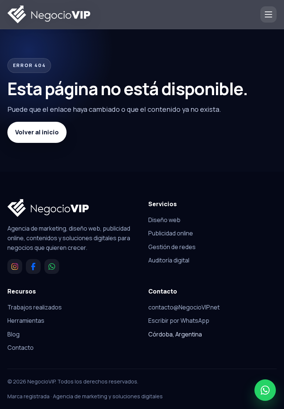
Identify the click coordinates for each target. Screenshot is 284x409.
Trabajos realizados (34, 307)
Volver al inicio (37, 132)
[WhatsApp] (51, 266)
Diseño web (164, 220)
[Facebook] (33, 266)
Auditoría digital (168, 260)
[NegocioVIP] (48, 14)
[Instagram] (14, 266)
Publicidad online (170, 233)
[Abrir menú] (268, 14)
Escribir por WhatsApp (178, 320)
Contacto (20, 347)
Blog (13, 334)
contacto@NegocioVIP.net (184, 307)
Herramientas (25, 320)
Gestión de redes (172, 247)
